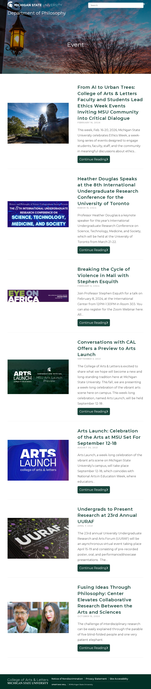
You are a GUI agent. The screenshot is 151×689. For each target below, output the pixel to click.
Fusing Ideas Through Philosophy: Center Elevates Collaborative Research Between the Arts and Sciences (105, 600)
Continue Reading (94, 160)
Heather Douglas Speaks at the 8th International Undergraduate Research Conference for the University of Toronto (108, 191)
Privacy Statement (96, 678)
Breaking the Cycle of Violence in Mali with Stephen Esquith (104, 275)
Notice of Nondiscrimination (67, 678)
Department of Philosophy (37, 13)
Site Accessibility (119, 678)
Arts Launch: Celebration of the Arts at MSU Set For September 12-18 (109, 437)
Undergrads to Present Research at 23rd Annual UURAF (107, 515)
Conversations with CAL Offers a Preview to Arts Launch (107, 348)
